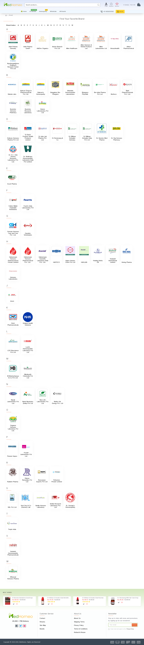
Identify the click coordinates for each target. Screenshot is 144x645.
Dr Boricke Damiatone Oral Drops (22, 598)
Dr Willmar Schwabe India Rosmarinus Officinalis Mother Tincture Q (93, 598)
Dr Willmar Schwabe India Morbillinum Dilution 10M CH (58, 598)
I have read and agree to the (122, 629)
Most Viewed (7, 592)
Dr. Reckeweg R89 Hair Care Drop (127, 598)
